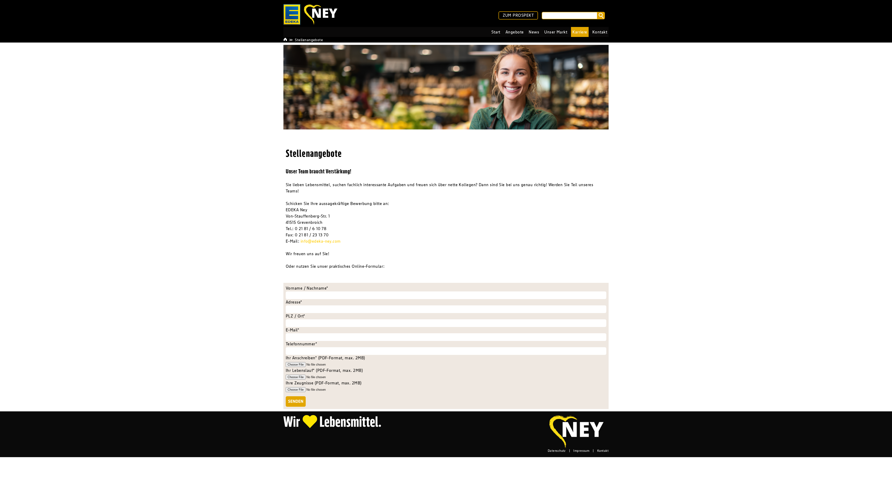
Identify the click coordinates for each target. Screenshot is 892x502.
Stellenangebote (309, 39)
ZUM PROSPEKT (518, 15)
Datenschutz (557, 451)
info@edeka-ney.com (321, 241)
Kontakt (603, 451)
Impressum (581, 451)
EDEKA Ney (296, 209)
